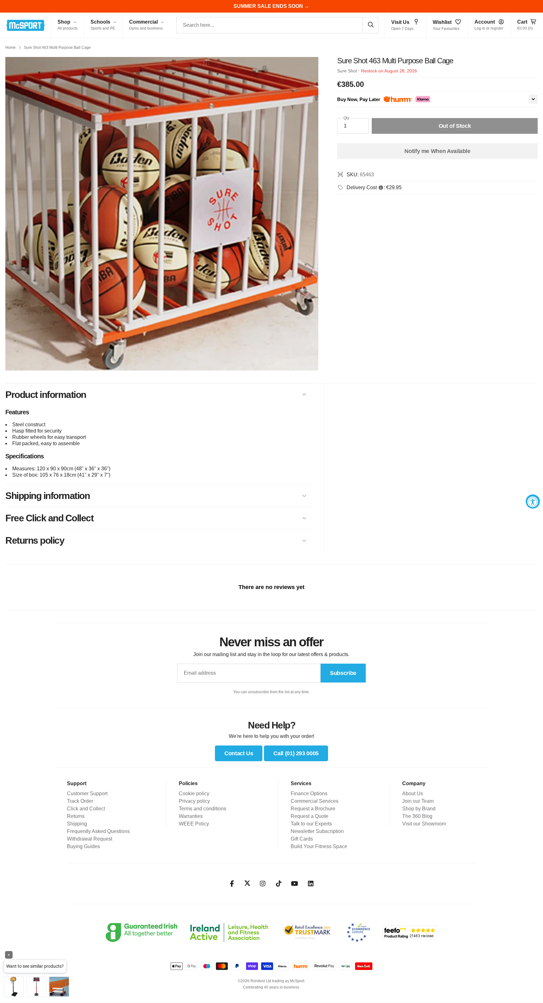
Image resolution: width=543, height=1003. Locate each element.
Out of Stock (455, 126)
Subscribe (343, 673)
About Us (412, 793)
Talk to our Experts (311, 823)
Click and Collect (86, 808)
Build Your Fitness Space (319, 846)
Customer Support (87, 793)
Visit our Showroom (424, 823)
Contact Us (238, 753)
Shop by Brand (419, 808)
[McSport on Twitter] (247, 883)
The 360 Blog (417, 816)
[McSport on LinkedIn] (310, 883)
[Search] (370, 25)
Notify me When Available (437, 151)
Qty (346, 118)
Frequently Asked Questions (98, 831)
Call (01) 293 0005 (296, 753)
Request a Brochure (313, 808)
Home (10, 47)
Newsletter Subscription (317, 831)
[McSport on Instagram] (262, 883)
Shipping (77, 823)
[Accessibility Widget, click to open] (533, 502)
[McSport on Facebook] (232, 883)
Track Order (80, 801)
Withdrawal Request (89, 839)
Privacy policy (194, 801)
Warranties (191, 816)
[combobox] (277, 25)
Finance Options (309, 793)
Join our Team (418, 801)
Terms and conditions (202, 808)
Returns (76, 816)
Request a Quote (309, 816)
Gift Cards (302, 839)
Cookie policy (194, 793)
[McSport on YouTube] (294, 883)
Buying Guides (83, 846)
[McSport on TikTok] (278, 883)
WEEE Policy (194, 823)
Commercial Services (314, 801)
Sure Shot (347, 70)
